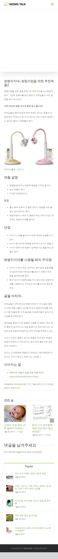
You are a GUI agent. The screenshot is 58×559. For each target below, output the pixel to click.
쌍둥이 (7, 388)
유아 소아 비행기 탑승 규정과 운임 (30, 473)
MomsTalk (28, 548)
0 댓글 (47, 435)
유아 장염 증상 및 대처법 (26, 515)
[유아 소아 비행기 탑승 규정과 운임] (9, 474)
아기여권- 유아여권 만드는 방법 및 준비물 (33, 502)
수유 (29, 384)
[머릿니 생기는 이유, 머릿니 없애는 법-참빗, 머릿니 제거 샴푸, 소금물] (9, 487)
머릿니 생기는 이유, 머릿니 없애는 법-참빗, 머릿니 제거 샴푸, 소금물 (33, 487)
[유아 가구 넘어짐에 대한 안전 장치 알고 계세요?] (43, 406)
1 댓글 (20, 432)
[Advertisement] (29, 41)
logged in (20, 452)
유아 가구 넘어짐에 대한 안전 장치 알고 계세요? (42, 428)
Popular (29, 466)
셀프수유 (41, 384)
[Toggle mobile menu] (52, 4)
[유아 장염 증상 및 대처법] (9, 516)
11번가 (19, 169)
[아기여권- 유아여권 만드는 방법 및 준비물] (9, 501)
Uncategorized (20, 384)
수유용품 (49, 384)
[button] (6, 421)
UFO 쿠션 (36, 91)
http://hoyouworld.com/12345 (24, 376)
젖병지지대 (15, 388)
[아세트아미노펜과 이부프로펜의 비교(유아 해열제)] (9, 529)
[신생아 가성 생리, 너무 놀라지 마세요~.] (15, 406)
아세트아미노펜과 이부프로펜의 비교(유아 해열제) (33, 529)
